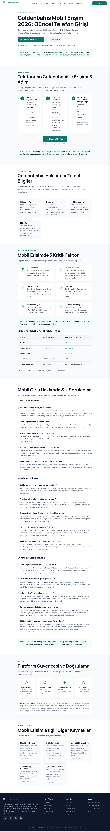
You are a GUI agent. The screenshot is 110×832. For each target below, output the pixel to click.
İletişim (90, 811)
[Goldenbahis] (11, 3)
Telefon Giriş (70, 811)
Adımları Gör (55, 40)
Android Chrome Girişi (80, 743)
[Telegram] (21, 818)
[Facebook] (16, 818)
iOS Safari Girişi (52, 743)
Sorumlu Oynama (94, 803)
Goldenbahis (22, 12)
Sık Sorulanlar (68, 3)
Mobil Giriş (100, 3)
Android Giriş (70, 808)
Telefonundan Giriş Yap (32, 40)
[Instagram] (10, 818)
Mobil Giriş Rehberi (28, 743)
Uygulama (69, 814)
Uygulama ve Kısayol (54, 767)
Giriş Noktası (33, 3)
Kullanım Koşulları (94, 805)
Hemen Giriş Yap (56, 139)
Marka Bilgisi (56, 3)
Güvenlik (79, 3)
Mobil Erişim (45, 3)
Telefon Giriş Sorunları (25, 768)
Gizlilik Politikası (93, 808)
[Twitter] (5, 818)
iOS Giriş (69, 805)
